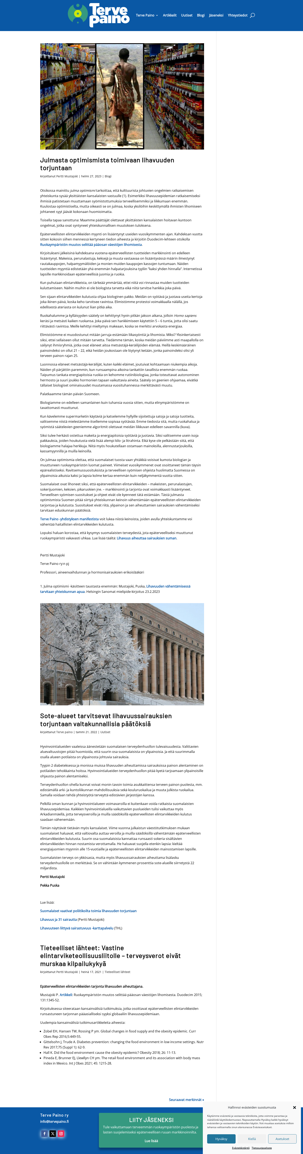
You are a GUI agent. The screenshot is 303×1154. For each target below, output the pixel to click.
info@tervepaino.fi (54, 1121)
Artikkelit (170, 15)
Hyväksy (221, 1139)
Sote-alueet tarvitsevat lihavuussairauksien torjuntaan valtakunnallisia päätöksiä (106, 719)
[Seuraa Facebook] (44, 1133)
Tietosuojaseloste (262, 1148)
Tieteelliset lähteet (117, 972)
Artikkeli (66, 995)
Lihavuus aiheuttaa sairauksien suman (146, 538)
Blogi (201, 15)
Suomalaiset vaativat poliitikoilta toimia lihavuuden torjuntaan (88, 911)
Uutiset (187, 15)
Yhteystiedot (238, 15)
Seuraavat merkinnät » (186, 1099)
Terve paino (64, 732)
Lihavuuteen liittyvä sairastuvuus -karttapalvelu (76, 928)
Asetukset (282, 1139)
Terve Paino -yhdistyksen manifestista (69, 519)
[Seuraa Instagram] (61, 1133)
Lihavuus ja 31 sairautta (58, 919)
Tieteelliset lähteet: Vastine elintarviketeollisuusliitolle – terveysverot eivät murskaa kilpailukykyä (110, 955)
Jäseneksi (216, 15)
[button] (294, 1107)
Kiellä (252, 1139)
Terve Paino (145, 15)
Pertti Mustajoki (67, 176)
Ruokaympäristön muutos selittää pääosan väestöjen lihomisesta (91, 244)
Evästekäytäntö (241, 1148)
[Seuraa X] (52, 1133)
